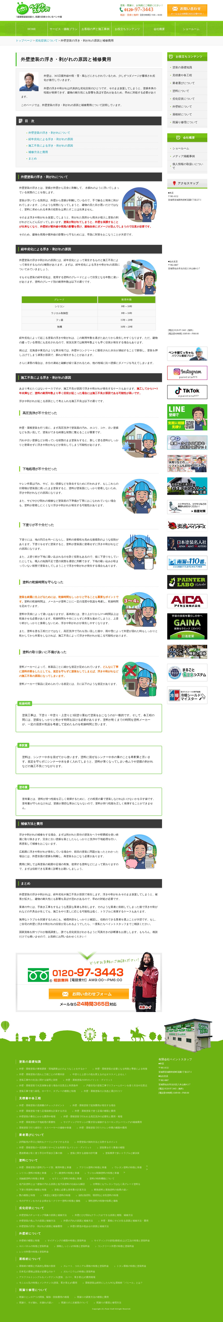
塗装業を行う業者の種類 (112, 1147)
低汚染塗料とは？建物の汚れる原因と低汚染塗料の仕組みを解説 (52, 1184)
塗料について (180, 90)
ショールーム (191, 29)
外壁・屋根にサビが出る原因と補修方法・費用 (124, 1220)
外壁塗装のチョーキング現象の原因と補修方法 (43, 1215)
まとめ (32, 158)
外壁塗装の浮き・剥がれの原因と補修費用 (40, 1226)
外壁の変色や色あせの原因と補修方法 (89, 1226)
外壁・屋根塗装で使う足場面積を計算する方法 (43, 1111)
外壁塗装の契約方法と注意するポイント (97, 1142)
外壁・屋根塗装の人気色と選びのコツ (103, 1091)
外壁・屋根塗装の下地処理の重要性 (37, 1122)
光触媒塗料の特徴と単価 (31, 1178)
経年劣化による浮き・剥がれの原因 (50, 139)
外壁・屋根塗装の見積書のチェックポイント (41, 1105)
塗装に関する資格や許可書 (83, 1153)
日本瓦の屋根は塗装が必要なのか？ (37, 1271)
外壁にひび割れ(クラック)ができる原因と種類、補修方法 (104, 1215)
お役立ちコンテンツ (127, 29)
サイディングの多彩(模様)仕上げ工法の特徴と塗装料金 (122, 1240)
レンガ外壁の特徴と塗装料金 (34, 1251)
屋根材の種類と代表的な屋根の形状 (37, 1266)
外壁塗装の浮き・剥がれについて (49, 132)
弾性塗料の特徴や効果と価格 (103, 1201)
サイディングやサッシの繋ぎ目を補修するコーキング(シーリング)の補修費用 (102, 1122)
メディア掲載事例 (183, 156)
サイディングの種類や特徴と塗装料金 (67, 1240)
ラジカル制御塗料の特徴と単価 (103, 1173)
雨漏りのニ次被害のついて (74, 1302)
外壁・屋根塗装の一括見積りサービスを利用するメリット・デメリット (55, 1147)
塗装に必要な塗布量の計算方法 (70, 1189)
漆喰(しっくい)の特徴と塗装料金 (73, 1246)
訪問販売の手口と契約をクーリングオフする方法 (44, 1142)
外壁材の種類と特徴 (29, 1240)
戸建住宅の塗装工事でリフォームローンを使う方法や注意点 (116, 1085)
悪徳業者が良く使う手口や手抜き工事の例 (40, 1153)
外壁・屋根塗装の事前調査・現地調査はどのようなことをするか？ (53, 1068)
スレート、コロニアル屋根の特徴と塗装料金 (86, 1266)
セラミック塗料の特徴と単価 (67, 1178)
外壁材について (182, 106)
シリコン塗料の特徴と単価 (32, 1173)
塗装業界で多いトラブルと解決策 (122, 1153)
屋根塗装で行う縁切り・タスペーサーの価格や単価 (45, 1127)
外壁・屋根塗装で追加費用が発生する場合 (94, 1105)
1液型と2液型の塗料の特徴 (56, 1195)
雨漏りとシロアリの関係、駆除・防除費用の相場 (44, 1297)
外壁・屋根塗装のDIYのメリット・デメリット (89, 1080)
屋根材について (182, 114)
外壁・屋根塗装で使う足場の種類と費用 (95, 1111)
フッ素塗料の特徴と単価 (66, 1173)
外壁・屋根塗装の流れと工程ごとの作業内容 (41, 1074)
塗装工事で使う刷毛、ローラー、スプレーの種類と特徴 (47, 1091)
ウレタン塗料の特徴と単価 (128, 1167)
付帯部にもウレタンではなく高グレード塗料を (116, 1184)
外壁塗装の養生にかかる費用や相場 (37, 1116)
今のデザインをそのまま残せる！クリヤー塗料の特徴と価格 (49, 1201)
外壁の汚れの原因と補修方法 (78, 1220)
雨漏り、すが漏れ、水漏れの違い (36, 1302)
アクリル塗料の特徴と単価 (92, 1167)
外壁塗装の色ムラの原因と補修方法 (37, 1220)
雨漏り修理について (185, 122)
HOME (32, 29)
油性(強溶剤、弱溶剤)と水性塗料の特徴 (98, 1195)
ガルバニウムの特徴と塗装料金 (79, 1271)
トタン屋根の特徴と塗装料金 (131, 1266)
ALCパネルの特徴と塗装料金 (34, 1246)
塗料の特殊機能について (102, 1178)
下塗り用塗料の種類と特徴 (32, 1189)
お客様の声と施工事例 (95, 29)
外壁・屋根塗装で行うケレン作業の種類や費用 (103, 1127)
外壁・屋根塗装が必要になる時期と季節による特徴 (121, 1068)
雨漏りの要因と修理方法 (108, 1302)
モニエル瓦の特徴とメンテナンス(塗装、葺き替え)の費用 (48, 1282)
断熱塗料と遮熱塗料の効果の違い (111, 1189)
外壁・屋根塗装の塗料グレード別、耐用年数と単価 (45, 1167)
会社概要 (159, 29)
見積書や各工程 (182, 75)
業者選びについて (183, 83)
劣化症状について (183, 98)
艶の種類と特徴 (27, 1195)
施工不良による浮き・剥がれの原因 (50, 145)
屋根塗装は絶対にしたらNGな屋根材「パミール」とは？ (114, 1282)
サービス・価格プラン (64, 29)
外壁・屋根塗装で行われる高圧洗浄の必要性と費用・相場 (92, 1116)
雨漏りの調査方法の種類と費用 (93, 1297)
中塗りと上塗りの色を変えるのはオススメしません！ (99, 1074)
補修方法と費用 (38, 152)
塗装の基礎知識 (182, 67)
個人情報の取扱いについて (187, 166)
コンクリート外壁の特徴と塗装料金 (116, 1246)
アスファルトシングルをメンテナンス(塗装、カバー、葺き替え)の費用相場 (57, 1277)
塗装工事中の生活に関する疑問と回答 (38, 1080)
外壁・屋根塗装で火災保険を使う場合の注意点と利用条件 (48, 1085)
